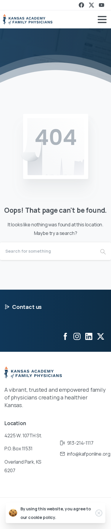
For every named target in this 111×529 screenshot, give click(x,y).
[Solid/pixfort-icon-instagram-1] (77, 336)
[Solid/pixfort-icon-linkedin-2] (89, 336)
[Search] (103, 251)
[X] (91, 5)
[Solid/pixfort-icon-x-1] (101, 336)
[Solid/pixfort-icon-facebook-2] (65, 336)
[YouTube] (101, 5)
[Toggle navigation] (102, 19)
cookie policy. (42, 517)
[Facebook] (81, 5)
